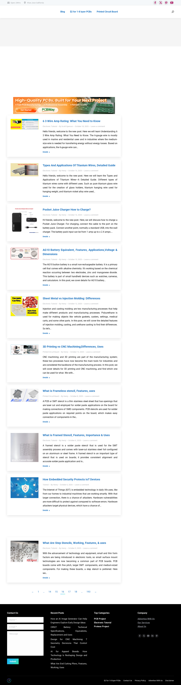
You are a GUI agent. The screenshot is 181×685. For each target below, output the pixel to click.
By (66, 126)
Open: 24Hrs (16, 3)
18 (76, 591)
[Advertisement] (64, 77)
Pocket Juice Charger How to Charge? (67, 209)
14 (50, 591)
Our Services (144, 622)
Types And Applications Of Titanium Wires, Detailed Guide (79, 165)
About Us (142, 626)
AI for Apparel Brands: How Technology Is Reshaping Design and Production (69, 655)
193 (88, 591)
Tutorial (46, 485)
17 (69, 591)
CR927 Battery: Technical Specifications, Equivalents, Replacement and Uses (69, 631)
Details (45, 152)
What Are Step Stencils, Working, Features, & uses (74, 543)
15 (56, 591)
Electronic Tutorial (50, 126)
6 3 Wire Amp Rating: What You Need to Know (71, 121)
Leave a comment (98, 126)
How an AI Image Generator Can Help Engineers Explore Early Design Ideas (69, 621)
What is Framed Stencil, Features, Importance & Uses (76, 435)
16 (63, 591)
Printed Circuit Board (51, 352)
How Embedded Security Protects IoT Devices (71, 479)
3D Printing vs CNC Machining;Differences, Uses (73, 346)
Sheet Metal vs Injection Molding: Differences (71, 298)
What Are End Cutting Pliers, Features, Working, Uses (69, 665)
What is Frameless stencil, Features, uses (69, 391)
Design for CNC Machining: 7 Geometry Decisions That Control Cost (69, 643)
